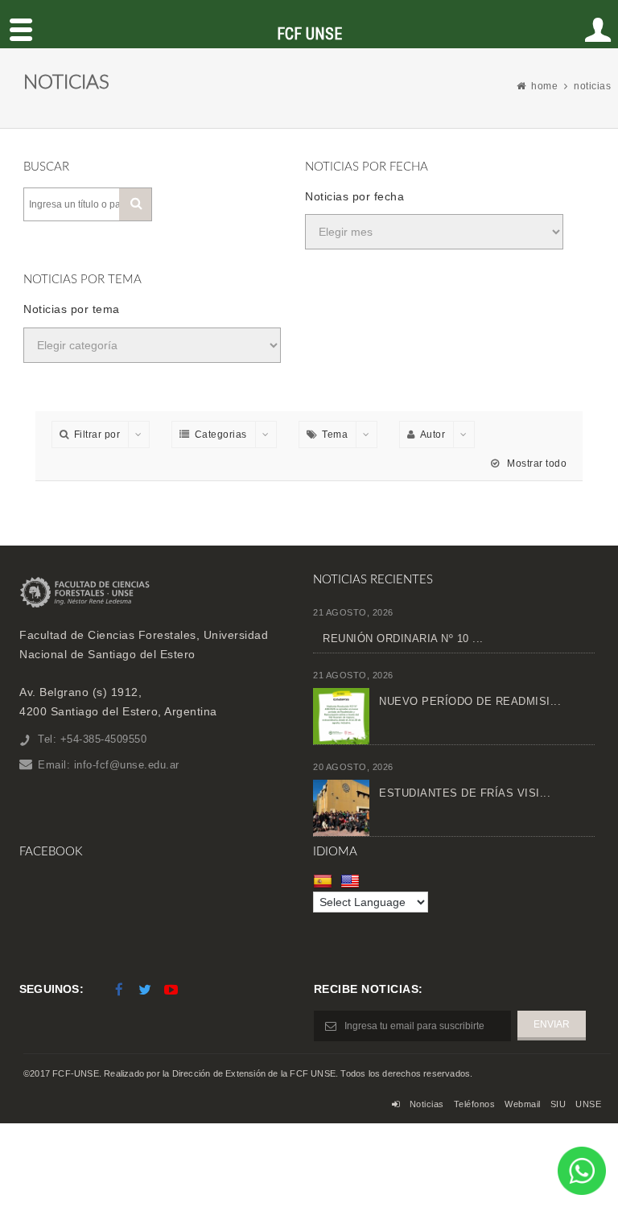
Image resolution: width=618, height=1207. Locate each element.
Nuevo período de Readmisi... (470, 701)
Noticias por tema (71, 309)
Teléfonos (475, 1104)
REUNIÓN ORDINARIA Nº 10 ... (403, 638)
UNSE (588, 1104)
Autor (433, 434)
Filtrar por (97, 434)
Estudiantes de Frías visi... (464, 793)
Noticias (427, 1104)
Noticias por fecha (354, 196)
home (544, 86)
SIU (558, 1104)
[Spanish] (324, 881)
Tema (335, 434)
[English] (352, 881)
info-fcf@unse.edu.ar (126, 765)
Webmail (523, 1104)
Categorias (221, 434)
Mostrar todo (535, 463)
